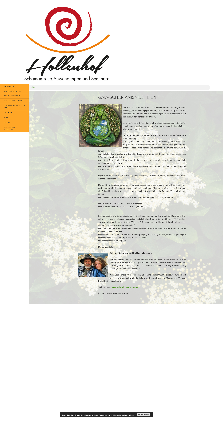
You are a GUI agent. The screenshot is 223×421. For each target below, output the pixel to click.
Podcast (7, 122)
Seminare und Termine (12, 91)
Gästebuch (8, 112)
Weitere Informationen (126, 415)
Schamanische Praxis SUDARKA (12, 107)
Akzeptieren (143, 414)
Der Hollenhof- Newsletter (10, 128)
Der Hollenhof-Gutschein (14, 101)
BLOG (6, 117)
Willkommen (9, 86)
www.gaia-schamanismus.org (125, 287)
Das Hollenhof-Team (12, 96)
